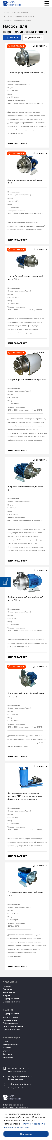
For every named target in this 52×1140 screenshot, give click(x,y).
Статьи (6, 1051)
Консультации (10, 1020)
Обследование (10, 1023)
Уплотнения (9, 992)
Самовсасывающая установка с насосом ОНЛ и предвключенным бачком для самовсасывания (24, 796)
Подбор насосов (11, 998)
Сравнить (41, 46)
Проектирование (11, 1029)
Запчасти (7, 989)
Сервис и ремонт (11, 1017)
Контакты (8, 1057)
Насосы (7, 986)
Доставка (7, 1054)
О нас (6, 1041)
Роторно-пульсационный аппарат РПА (26, 379)
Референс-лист (10, 1044)
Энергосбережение (13, 1026)
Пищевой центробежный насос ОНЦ (25, 72)
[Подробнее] (27, 56)
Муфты (6, 995)
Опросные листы (11, 1002)
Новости (7, 1047)
